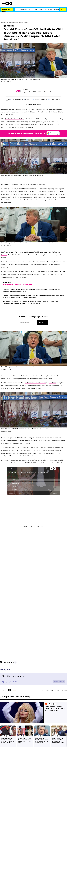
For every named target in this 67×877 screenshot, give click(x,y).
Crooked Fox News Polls (14, 119)
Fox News (9, 115)
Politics (8, 22)
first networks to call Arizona (35, 383)
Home (3, 22)
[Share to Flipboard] (40, 100)
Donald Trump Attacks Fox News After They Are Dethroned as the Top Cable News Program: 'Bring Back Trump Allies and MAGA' (33, 296)
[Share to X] (28, 100)
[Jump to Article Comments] (7, 100)
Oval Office (41, 271)
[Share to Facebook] (16, 100)
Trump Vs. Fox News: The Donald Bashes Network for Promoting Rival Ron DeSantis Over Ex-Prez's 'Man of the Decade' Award (30, 302)
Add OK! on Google (34, 104)
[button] (3, 3)
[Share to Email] (54, 100)
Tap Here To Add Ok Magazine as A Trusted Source (26, 133)
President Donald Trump (19, 22)
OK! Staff (25, 89)
